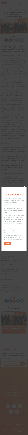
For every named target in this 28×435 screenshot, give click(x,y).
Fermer (7, 243)
